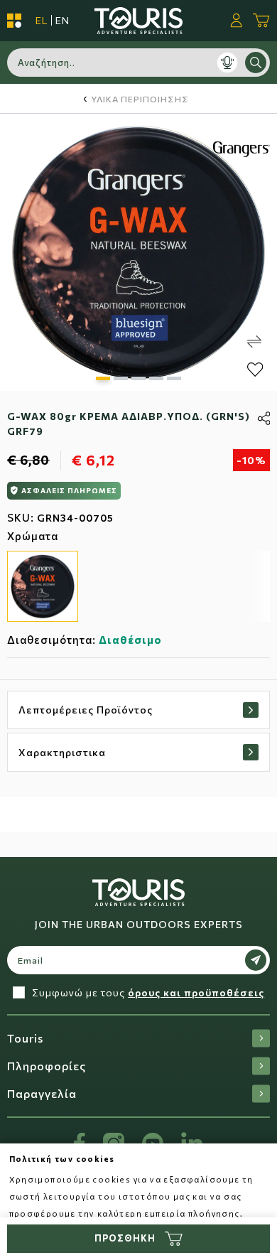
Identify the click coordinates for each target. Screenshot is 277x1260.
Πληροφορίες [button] (46, 1065)
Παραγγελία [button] (42, 1093)
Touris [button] (25, 1038)
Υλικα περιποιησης (140, 99)
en (62, 20)
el (42, 20)
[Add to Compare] (254, 341)
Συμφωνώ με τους (148, 992)
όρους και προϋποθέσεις (196, 992)
